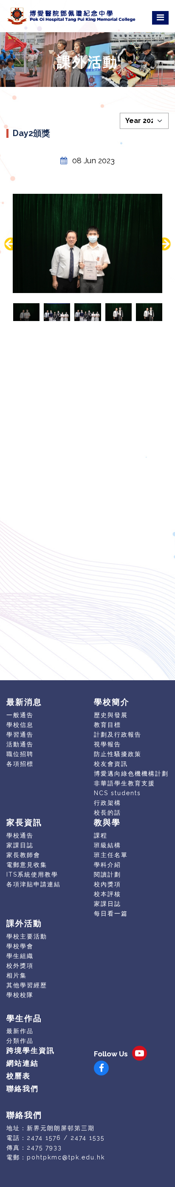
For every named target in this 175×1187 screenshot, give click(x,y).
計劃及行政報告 (117, 734)
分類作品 (20, 1040)
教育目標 (107, 724)
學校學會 (20, 946)
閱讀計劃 (107, 874)
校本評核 (107, 894)
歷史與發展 (111, 715)
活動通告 (20, 744)
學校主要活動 (26, 936)
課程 (100, 835)
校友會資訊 (111, 763)
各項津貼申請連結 (33, 884)
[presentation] (10, 244)
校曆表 (18, 1076)
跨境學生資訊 (30, 1050)
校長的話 (107, 812)
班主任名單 (111, 855)
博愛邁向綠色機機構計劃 (131, 773)
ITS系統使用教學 (32, 874)
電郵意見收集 (26, 864)
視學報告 (107, 744)
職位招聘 (20, 754)
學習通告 (20, 734)
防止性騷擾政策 (117, 754)
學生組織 (20, 955)
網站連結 (22, 1063)
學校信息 (20, 724)
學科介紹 (107, 864)
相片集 (16, 975)
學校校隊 (20, 994)
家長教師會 (23, 855)
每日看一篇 (111, 913)
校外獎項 (20, 965)
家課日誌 (20, 845)
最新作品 (20, 1031)
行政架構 (107, 802)
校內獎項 (107, 884)
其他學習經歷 (26, 985)
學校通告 (20, 835)
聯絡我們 (22, 1088)
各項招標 (20, 763)
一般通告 (20, 715)
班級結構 (107, 845)
